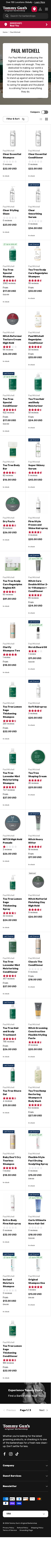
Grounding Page (26, 1530)
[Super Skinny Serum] (38, 448)
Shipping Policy (37, 1528)
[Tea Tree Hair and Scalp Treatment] (13, 1011)
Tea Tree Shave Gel (12, 1093)
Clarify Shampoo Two (11, 649)
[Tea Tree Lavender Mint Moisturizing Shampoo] (13, 756)
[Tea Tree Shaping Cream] (38, 756)
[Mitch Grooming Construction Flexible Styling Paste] (38, 1011)
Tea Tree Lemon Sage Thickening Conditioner (12, 1351)
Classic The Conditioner (35, 963)
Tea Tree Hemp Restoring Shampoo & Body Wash (37, 1096)
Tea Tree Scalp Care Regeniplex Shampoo (38, 273)
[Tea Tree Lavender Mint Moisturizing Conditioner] (13, 945)
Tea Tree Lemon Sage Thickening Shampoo (12, 711)
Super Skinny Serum (36, 467)
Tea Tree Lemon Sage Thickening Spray (12, 904)
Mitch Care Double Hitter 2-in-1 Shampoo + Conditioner (38, 586)
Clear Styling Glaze (11, 212)
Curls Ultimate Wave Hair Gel (37, 1222)
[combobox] (25, 16)
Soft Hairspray (37, 706)
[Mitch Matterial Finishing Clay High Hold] (38, 882)
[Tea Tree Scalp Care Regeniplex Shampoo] (38, 253)
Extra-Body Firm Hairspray (12, 1222)
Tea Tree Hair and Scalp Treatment (11, 1031)
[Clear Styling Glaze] (13, 193)
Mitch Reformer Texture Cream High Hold (12, 339)
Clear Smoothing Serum (35, 214)
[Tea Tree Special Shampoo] (13, 253)
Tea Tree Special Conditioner (10, 402)
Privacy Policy (8, 1528)
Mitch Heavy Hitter (35, 841)
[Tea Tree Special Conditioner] (13, 382)
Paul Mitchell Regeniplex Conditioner (36, 339)
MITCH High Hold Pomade (12, 841)
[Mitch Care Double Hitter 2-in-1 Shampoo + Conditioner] (38, 564)
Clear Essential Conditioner (37, 156)
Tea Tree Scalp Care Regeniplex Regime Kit (12, 584)
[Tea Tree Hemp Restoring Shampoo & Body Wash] (38, 1074)
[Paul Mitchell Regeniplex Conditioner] (38, 319)
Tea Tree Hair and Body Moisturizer (36, 402)
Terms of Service (10, 1530)
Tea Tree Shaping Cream (37, 775)
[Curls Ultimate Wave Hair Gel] (38, 1203)
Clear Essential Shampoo (12, 156)
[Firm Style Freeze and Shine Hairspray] (38, 504)
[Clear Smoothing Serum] (38, 193)
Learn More (39, 2)
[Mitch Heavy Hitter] (38, 822)
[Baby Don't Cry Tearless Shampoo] (13, 1140)
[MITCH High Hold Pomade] (13, 822)
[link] (10, 1410)
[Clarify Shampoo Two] (13, 630)
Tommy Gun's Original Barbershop (23, 1523)
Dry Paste (9, 521)
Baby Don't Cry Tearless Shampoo (12, 1160)
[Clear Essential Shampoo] (13, 137)
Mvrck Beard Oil (37, 647)
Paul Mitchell (15, 32)
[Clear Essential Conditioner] (38, 137)
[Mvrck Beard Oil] (38, 630)
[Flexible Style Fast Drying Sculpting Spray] (38, 1140)
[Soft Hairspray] (38, 689)
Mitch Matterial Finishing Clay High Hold (37, 902)
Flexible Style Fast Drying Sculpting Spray (38, 1160)
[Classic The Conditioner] (38, 945)
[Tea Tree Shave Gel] (13, 1074)
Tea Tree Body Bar (11, 467)
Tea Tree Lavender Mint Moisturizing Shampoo (11, 778)
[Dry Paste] (13, 504)
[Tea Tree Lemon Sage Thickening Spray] (13, 882)
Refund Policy (22, 1528)
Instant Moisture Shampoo (8, 1283)
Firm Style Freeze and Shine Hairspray (38, 525)
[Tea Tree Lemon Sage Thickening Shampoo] (13, 689)
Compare (35, 112)
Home (5, 32)
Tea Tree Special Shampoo (8, 273)
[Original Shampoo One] (38, 1262)
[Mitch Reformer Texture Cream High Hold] (13, 319)
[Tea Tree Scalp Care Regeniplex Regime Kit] (13, 564)
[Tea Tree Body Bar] (13, 448)
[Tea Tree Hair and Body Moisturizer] (38, 382)
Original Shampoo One (36, 1281)
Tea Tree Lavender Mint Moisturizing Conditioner (11, 966)
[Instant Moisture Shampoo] (13, 1262)
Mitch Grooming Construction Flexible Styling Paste (37, 1033)
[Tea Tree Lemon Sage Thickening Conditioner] (13, 1329)
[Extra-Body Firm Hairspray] (13, 1203)
